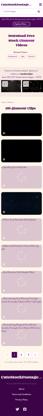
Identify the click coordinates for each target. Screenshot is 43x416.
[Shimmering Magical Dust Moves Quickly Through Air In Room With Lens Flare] (21, 334)
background (12, 56)
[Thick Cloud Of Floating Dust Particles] (21, 203)
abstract (31, 56)
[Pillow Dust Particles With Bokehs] (21, 229)
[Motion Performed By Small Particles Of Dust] (21, 124)
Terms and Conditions (21, 394)
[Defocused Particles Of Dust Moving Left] (21, 256)
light (22, 56)
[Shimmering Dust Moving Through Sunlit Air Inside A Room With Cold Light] (21, 308)
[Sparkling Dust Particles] (21, 177)
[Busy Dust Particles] (21, 151)
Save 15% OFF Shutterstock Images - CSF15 (21, 77)
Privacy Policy (21, 400)
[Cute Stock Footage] (16, 4)
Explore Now (21, 24)
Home (3, 102)
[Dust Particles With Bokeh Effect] (21, 282)
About (21, 389)
